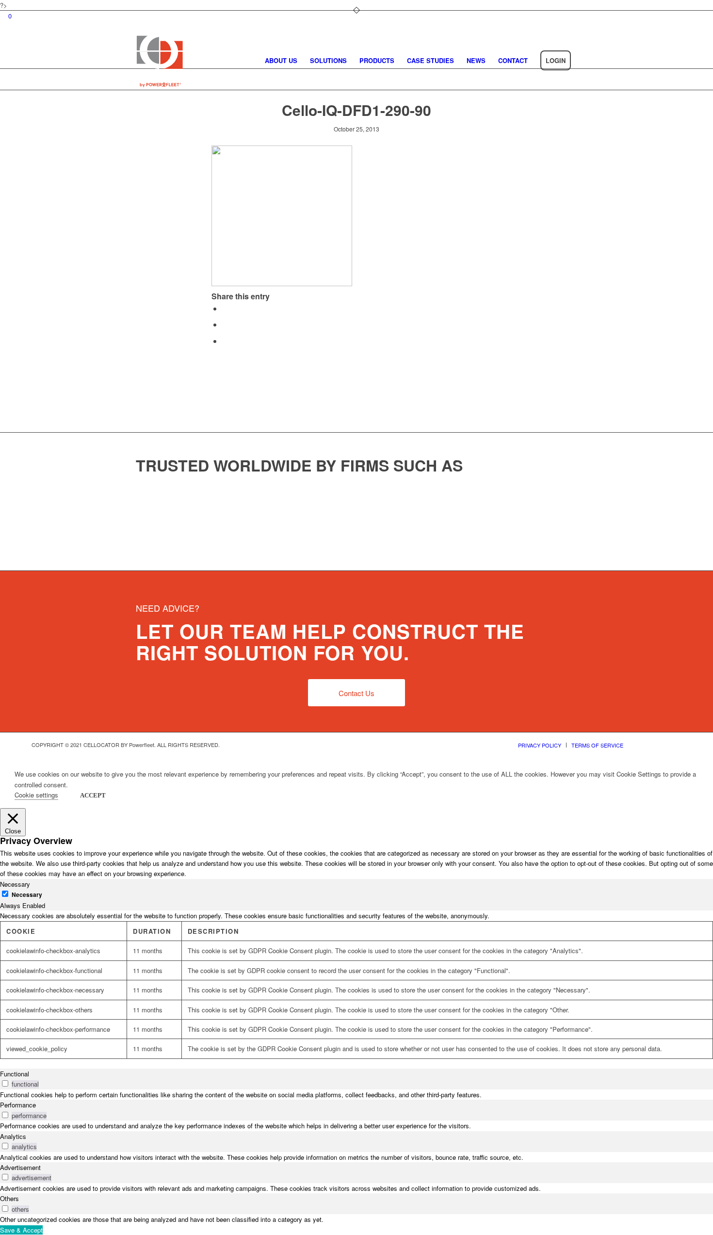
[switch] (5, 1083)
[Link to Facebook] (659, 744)
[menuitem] (281, 61)
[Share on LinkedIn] (225, 324)
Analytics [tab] (13, 1136)
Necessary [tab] (15, 884)
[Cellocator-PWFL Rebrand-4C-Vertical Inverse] (159, 60)
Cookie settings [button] (36, 794)
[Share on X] (225, 308)
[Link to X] (645, 744)
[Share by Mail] (225, 341)
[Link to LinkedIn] (674, 744)
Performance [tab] (18, 1104)
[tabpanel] (356, 984)
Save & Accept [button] (21, 1230)
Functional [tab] (14, 1073)
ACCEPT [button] (93, 795)
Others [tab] (9, 1198)
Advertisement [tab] (20, 1167)
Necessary (27, 895)
